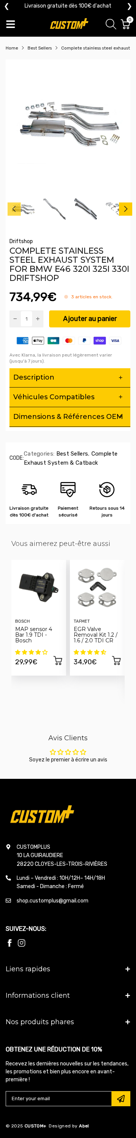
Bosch (22, 621)
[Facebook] (9, 943)
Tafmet (82, 621)
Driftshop (21, 241)
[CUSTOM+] (70, 24)
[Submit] (120, 1098)
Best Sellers (71, 453)
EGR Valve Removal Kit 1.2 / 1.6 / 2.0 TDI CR (95, 635)
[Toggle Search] (111, 25)
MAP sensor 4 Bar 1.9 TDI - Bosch (33, 635)
